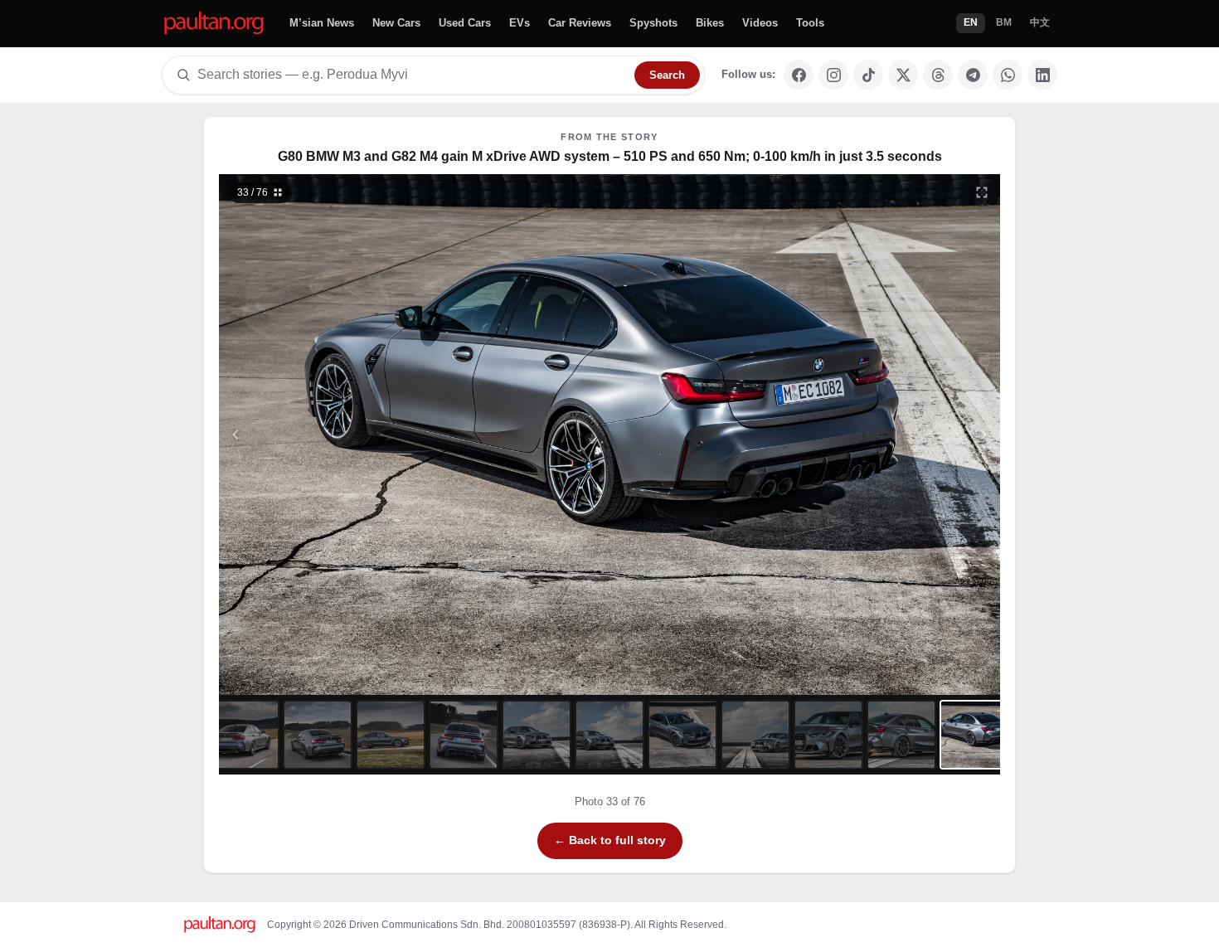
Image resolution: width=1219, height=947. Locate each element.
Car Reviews (579, 23)
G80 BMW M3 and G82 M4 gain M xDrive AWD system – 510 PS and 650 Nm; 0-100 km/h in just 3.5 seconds (610, 156)
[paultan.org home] (214, 23)
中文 (1040, 22)
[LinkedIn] (1042, 75)
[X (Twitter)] (903, 75)
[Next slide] (903, 434)
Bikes (710, 23)
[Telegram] (973, 75)
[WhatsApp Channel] (1007, 75)
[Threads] (938, 75)
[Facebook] (798, 75)
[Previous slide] (317, 434)
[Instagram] (833, 75)
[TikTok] (868, 75)
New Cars (396, 23)
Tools (810, 23)
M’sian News (321, 23)
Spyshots (653, 23)
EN (971, 22)
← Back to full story (610, 840)
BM (1004, 22)
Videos (760, 23)
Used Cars (465, 23)
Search (667, 75)
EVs (519, 23)
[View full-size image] (982, 192)
